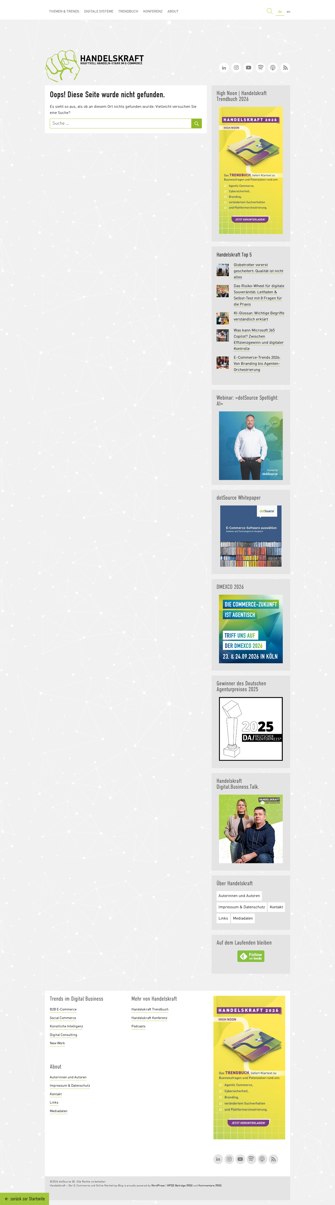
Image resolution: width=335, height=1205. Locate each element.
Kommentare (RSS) (209, 1185)
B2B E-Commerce (63, 1009)
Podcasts (138, 1026)
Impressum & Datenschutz (242, 907)
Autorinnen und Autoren (239, 896)
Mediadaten (243, 919)
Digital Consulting (63, 1035)
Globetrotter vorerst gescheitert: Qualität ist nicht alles (258, 271)
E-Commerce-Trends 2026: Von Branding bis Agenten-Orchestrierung (257, 364)
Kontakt (276, 907)
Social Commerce (63, 1018)
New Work (57, 1043)
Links (223, 919)
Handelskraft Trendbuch (149, 1009)
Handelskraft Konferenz (149, 1018)
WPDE (170, 1185)
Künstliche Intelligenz (66, 1026)
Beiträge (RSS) (184, 1185)
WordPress (158, 1185)
